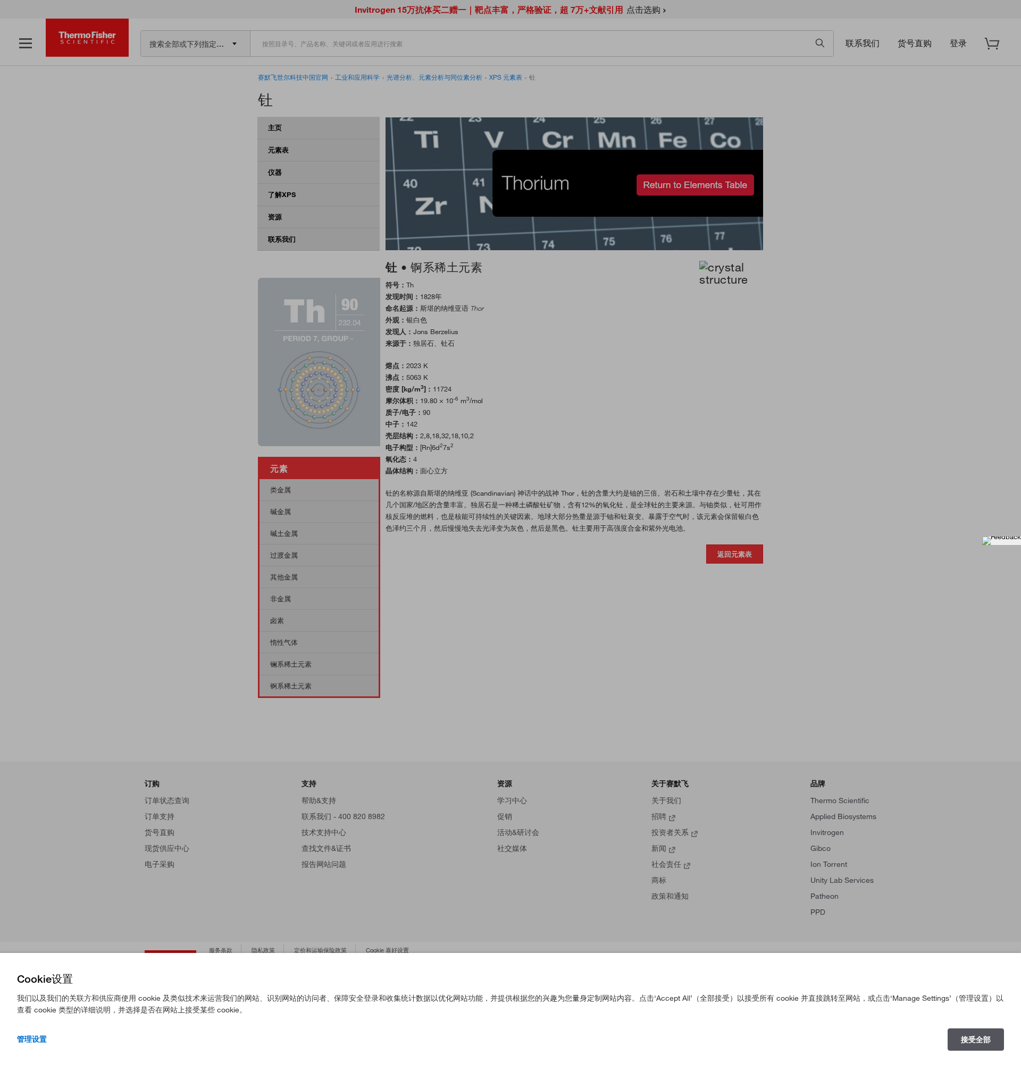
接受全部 (976, 1039)
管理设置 (32, 1039)
